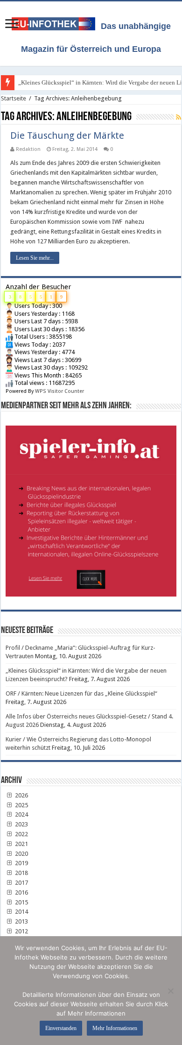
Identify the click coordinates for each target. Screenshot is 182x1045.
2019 (21, 863)
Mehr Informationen (114, 1028)
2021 (21, 843)
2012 (21, 931)
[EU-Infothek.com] (56, 22)
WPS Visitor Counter (59, 391)
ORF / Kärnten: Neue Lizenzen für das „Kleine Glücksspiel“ (81, 693)
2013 (21, 921)
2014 (21, 911)
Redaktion (28, 149)
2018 (21, 872)
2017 (21, 882)
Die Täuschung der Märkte (67, 135)
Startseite (13, 98)
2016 (21, 892)
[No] (170, 990)
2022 (21, 834)
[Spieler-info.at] (91, 507)
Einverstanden (61, 1028)
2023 (21, 824)
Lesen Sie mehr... (35, 258)
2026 (21, 795)
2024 (21, 814)
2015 (21, 902)
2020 (21, 853)
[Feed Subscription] (178, 117)
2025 (21, 805)
